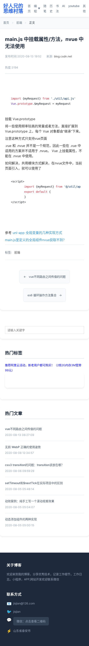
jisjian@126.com (24, 603)
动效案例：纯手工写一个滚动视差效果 (29, 501)
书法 (57, 8)
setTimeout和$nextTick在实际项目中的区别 (34, 483)
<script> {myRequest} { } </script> (46, 192)
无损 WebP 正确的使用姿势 (23, 447)
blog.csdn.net (63, 56)
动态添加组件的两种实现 (21, 519)
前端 (19, 22)
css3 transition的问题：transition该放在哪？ (34, 465)
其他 (84, 8)
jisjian (16, 611)
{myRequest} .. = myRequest (43, 101)
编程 (37, 8)
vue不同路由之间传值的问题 (47, 276)
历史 (51, 8)
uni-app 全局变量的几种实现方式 (37, 233)
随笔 (44, 8)
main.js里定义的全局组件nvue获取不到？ (35, 240)
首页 (29, 8)
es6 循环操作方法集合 (42, 295)
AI (63, 6)
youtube (73, 6)
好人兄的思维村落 (13, 8)
